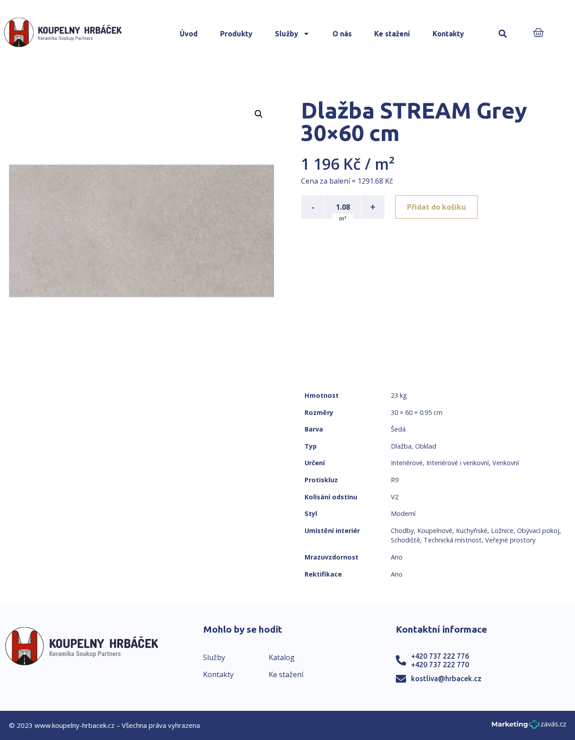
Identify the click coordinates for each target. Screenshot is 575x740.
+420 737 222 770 (440, 665)
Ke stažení (392, 34)
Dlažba (401, 446)
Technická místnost (453, 540)
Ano (396, 557)
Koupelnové (434, 530)
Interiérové (407, 462)
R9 (394, 480)
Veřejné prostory (510, 540)
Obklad (425, 446)
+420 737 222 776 (440, 656)
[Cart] (538, 33)
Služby (286, 34)
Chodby (402, 530)
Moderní (403, 513)
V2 (394, 497)
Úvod (189, 34)
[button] (502, 33)
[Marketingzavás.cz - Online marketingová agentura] (529, 727)
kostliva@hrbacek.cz (446, 678)
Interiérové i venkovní (457, 462)
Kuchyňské (471, 530)
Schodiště (405, 540)
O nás (342, 34)
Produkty (236, 34)
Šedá (398, 429)
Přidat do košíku (436, 207)
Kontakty (448, 34)
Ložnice (502, 530)
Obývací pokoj (538, 530)
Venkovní (505, 462)
